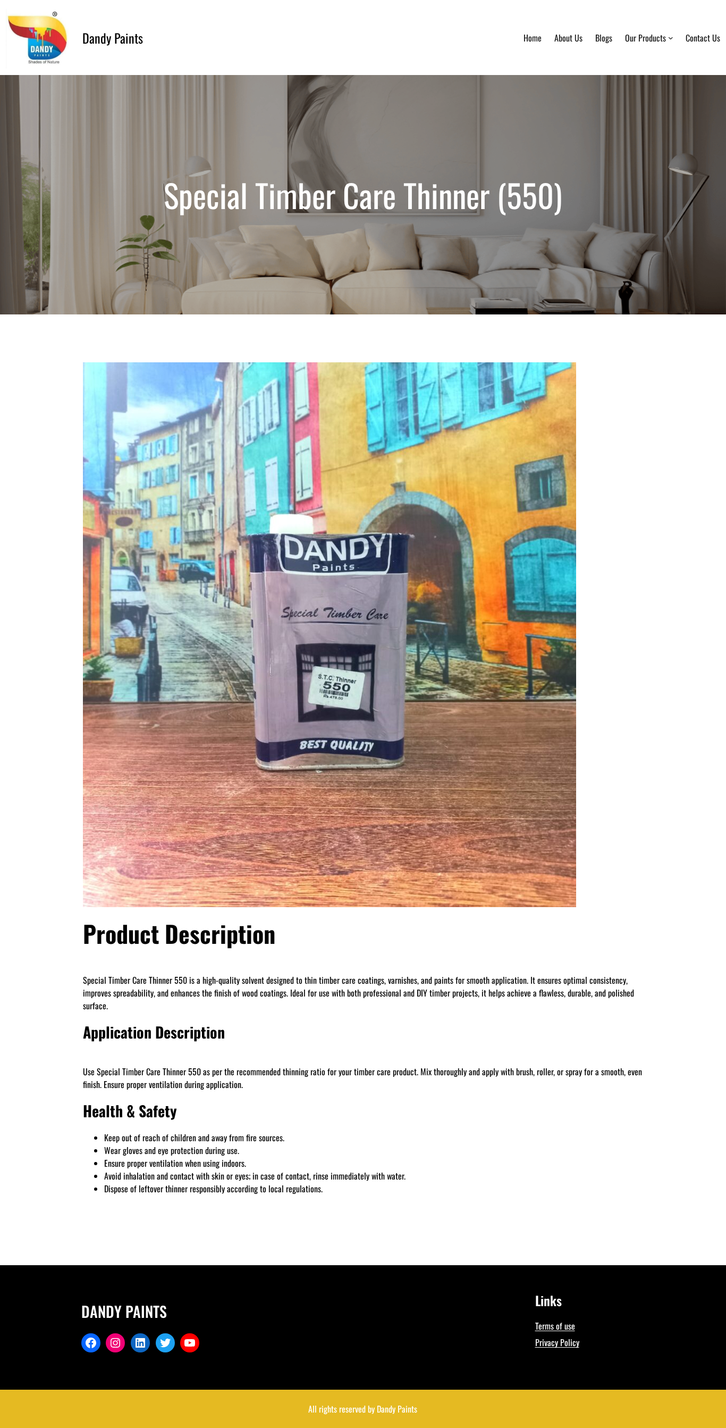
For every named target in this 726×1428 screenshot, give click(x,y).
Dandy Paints (112, 37)
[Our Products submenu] (670, 37)
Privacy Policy (557, 1342)
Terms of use (555, 1325)
